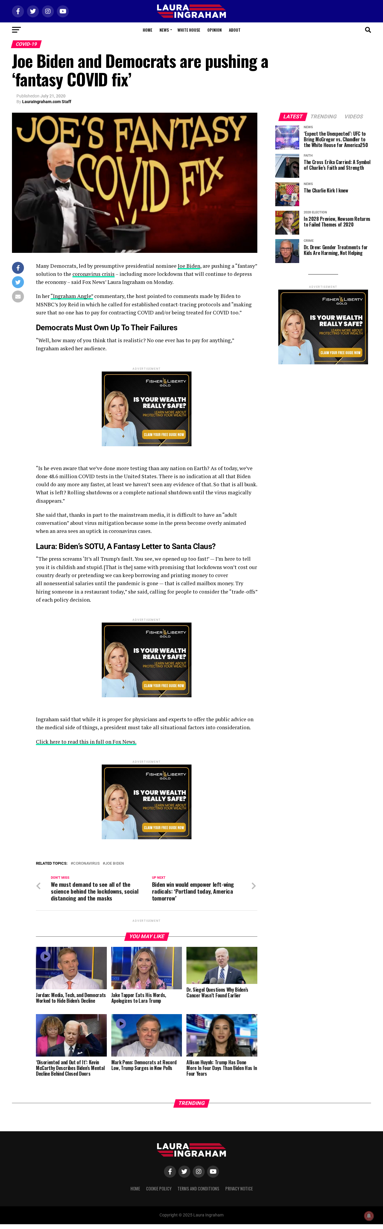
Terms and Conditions (198, 1188)
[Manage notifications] (369, 1216)
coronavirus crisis (93, 273)
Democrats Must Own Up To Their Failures (106, 327)
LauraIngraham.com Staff (46, 101)
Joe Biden (189, 265)
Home (147, 30)
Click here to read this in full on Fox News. (86, 741)
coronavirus (86, 864)
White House (188, 30)
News (164, 30)
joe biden (114, 864)
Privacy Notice (239, 1188)
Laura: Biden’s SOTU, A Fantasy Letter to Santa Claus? (126, 546)
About (235, 30)
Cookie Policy (158, 1188)
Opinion (214, 30)
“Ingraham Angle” (72, 296)
